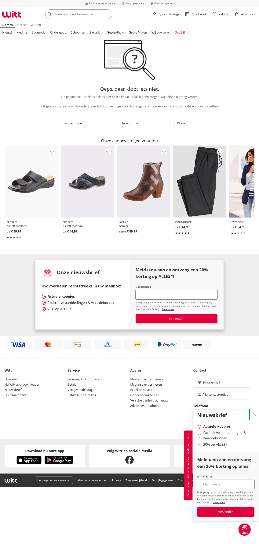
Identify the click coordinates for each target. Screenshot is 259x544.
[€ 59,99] (31, 181)
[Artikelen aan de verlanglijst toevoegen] (52, 152)
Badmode (39, 32)
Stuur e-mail (211, 383)
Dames (7, 25)
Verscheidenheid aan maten (150, 400)
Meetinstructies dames (146, 379)
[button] (250, 181)
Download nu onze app (44, 451)
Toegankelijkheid (136, 480)
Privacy (116, 480)
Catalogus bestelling (81, 395)
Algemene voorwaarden (92, 480)
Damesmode (73, 123)
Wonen (36, 25)
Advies (135, 370)
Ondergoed (58, 32)
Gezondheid (115, 32)
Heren (21, 25)
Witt (8, 370)
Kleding (21, 32)
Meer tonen (219, 502)
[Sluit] (254, 414)
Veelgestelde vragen (81, 390)
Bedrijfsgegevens (162, 480)
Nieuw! (7, 32)
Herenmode (129, 123)
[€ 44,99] (88, 181)
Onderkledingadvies (144, 395)
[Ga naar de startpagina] (11, 14)
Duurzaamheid (15, 395)
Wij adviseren (161, 32)
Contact (199, 370)
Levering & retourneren (84, 379)
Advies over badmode (145, 406)
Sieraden (96, 32)
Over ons (11, 379)
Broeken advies (141, 390)
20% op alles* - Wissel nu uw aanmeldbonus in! (188, 467)
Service (73, 370)
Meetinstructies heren (146, 384)
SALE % (180, 32)
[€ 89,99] (143, 181)
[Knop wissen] (108, 14)
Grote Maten (138, 32)
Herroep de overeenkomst (53, 480)
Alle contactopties (215, 394)
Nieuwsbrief (13, 390)
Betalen (72, 384)
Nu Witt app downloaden (22, 384)
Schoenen (78, 32)
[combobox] (87, 14)
